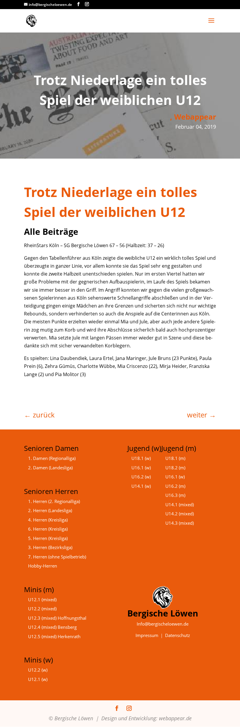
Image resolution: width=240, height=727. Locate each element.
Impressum (147, 635)
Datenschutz (177, 635)
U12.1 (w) (37, 679)
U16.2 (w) (141, 477)
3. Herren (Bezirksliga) (50, 547)
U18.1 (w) (141, 458)
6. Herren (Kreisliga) (48, 529)
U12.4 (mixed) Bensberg (52, 627)
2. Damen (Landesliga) (50, 467)
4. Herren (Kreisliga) (48, 520)
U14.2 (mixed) (179, 514)
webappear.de (175, 718)
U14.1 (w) (141, 486)
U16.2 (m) (175, 486)
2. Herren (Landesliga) (50, 510)
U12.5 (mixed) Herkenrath (54, 636)
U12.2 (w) (37, 670)
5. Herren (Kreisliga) (48, 538)
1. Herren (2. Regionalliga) (54, 501)
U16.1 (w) (141, 467)
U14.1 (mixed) (179, 504)
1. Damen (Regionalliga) (52, 458)
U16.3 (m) (175, 495)
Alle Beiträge (51, 231)
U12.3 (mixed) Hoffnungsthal (57, 618)
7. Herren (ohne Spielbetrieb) (57, 557)
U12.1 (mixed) (42, 599)
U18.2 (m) (175, 467)
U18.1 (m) (175, 458)
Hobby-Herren (42, 566)
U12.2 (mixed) (42, 609)
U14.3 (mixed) (179, 523)
